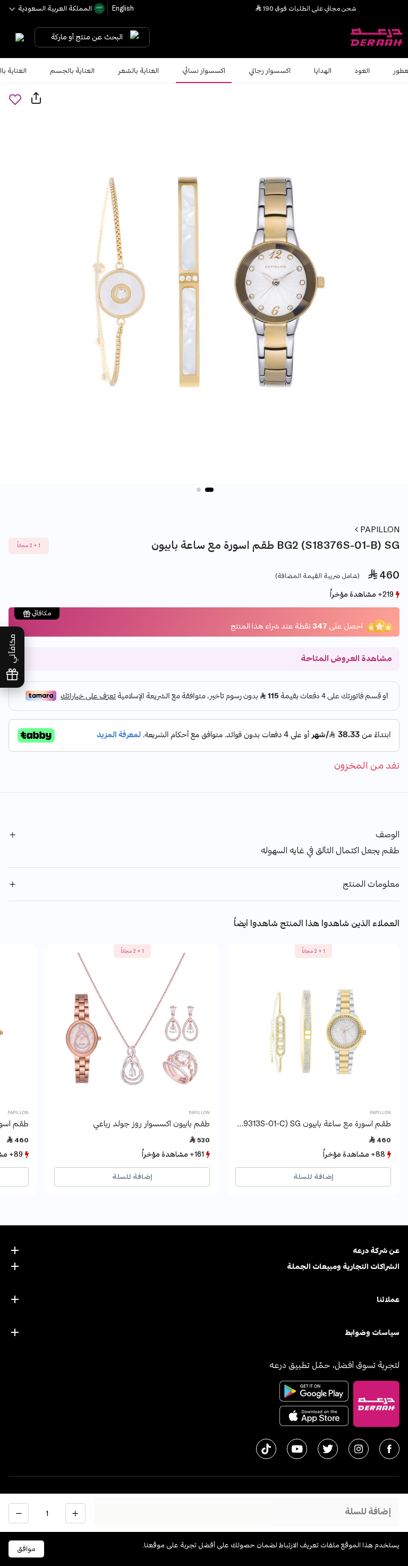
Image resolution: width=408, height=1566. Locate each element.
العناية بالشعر (138, 71)
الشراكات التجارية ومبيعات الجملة (343, 1266)
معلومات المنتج (371, 884)
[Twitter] (328, 1449)
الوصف (388, 835)
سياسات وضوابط (372, 1332)
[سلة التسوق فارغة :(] (17, 37)
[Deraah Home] (376, 37)
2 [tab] (199, 490)
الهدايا (323, 71)
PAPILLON (379, 530)
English (122, 8)
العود (362, 71)
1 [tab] (209, 490)
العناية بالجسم (72, 71)
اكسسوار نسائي (203, 71)
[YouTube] (297, 1449)
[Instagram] (358, 1449)
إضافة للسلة (313, 1177)
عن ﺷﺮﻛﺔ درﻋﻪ (376, 1250)
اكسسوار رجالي (270, 71)
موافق (26, 1549)
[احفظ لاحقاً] (14, 99)
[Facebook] (389, 1449)
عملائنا (388, 1299)
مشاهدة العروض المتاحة (346, 658)
